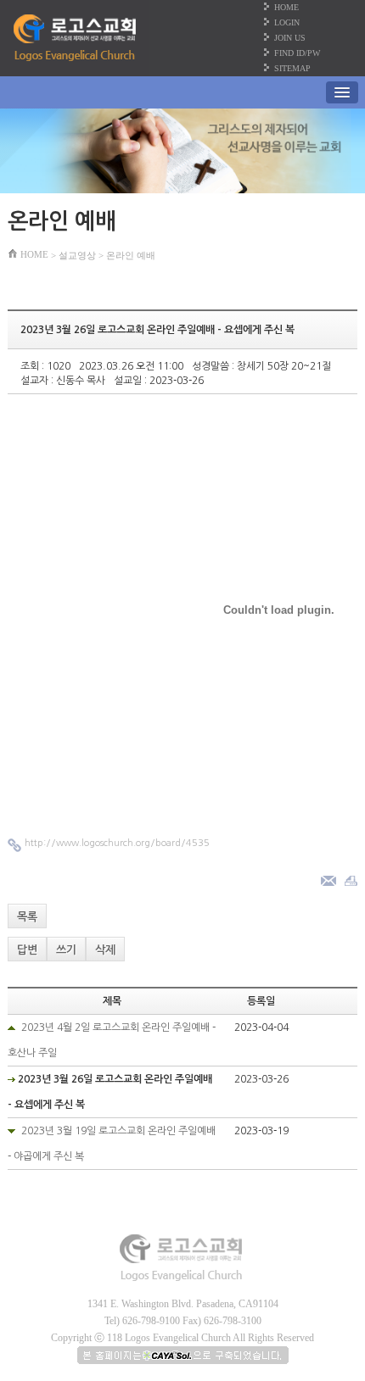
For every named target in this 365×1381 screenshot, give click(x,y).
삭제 (105, 949)
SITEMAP (292, 68)
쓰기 (66, 949)
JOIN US (290, 37)
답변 (27, 949)
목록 (27, 916)
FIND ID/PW (297, 53)
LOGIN (287, 22)
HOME (286, 7)
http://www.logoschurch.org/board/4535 (117, 843)
